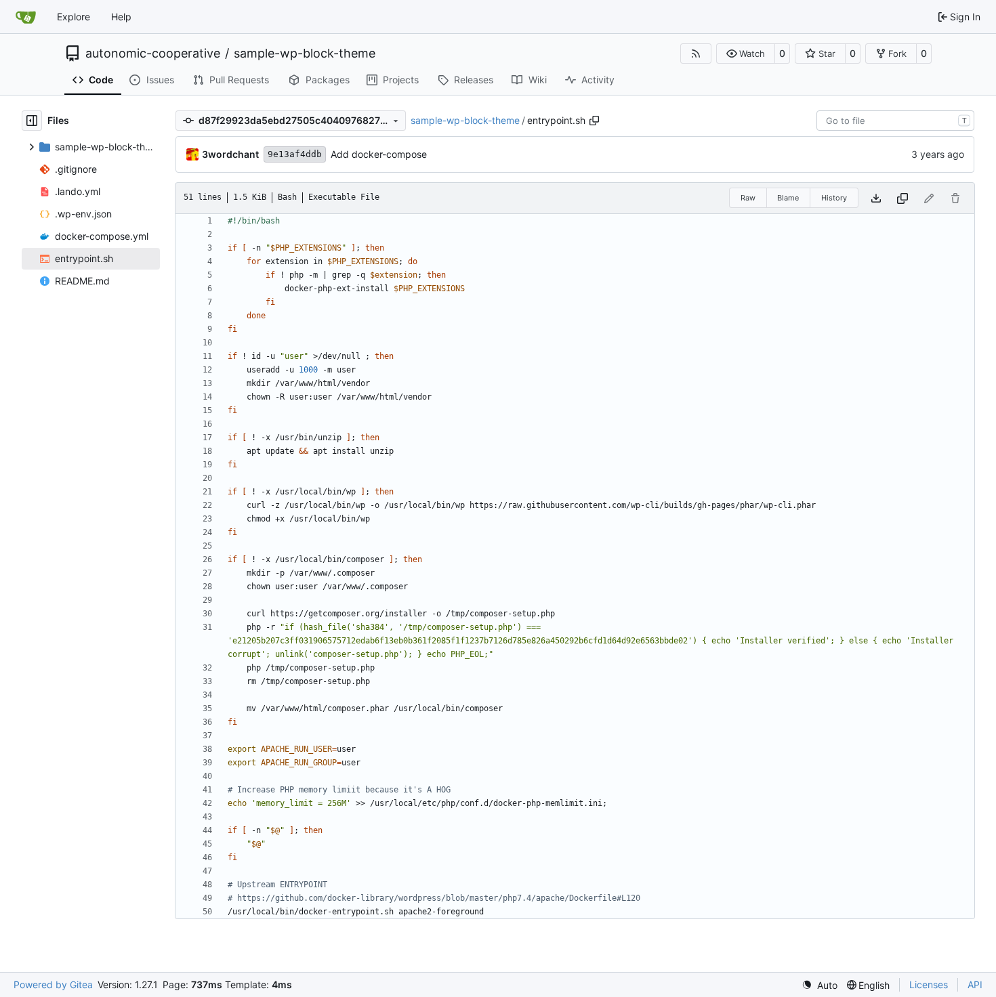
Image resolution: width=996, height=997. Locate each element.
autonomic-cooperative (152, 53)
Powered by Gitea (53, 984)
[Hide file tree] (32, 120)
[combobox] (895, 120)
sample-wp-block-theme (304, 53)
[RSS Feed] (695, 53)
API (975, 984)
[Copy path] (594, 120)
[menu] (819, 985)
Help (121, 16)
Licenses (928, 984)
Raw (748, 198)
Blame (788, 198)
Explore (73, 16)
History (834, 198)
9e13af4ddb (295, 154)
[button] (745, 53)
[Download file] (876, 198)
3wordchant (230, 154)
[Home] (26, 17)
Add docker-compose (379, 154)
